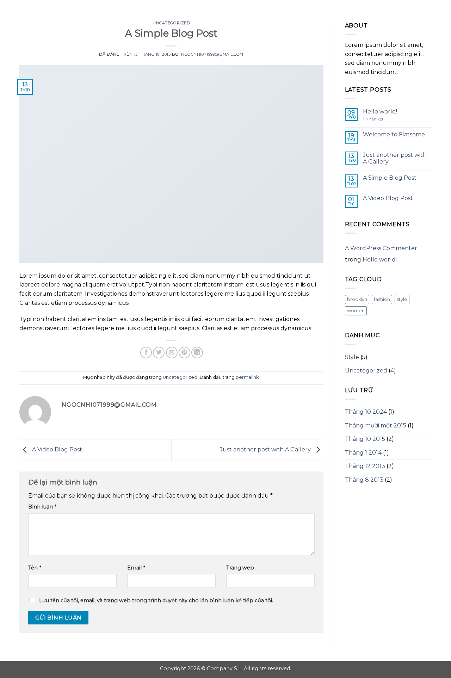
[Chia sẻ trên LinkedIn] (197, 352)
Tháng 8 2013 (364, 479)
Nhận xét (373, 119)
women (356, 310)
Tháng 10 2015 (365, 439)
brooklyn (357, 299)
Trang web (240, 568)
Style (352, 357)
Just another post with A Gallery (266, 449)
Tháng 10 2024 (366, 411)
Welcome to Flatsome (394, 134)
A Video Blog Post (56, 449)
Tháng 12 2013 (365, 466)
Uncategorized (171, 22)
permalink (247, 377)
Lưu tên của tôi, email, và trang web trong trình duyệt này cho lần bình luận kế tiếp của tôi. (156, 600)
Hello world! (380, 111)
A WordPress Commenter (381, 248)
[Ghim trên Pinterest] (184, 352)
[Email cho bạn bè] (172, 352)
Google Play (225, 11)
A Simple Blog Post (389, 177)
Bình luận (42, 507)
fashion (382, 299)
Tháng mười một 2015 (375, 425)
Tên (34, 568)
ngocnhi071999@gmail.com (212, 54)
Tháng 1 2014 (363, 452)
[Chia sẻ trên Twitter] (159, 352)
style (402, 299)
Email (136, 568)
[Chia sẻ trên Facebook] (146, 352)
